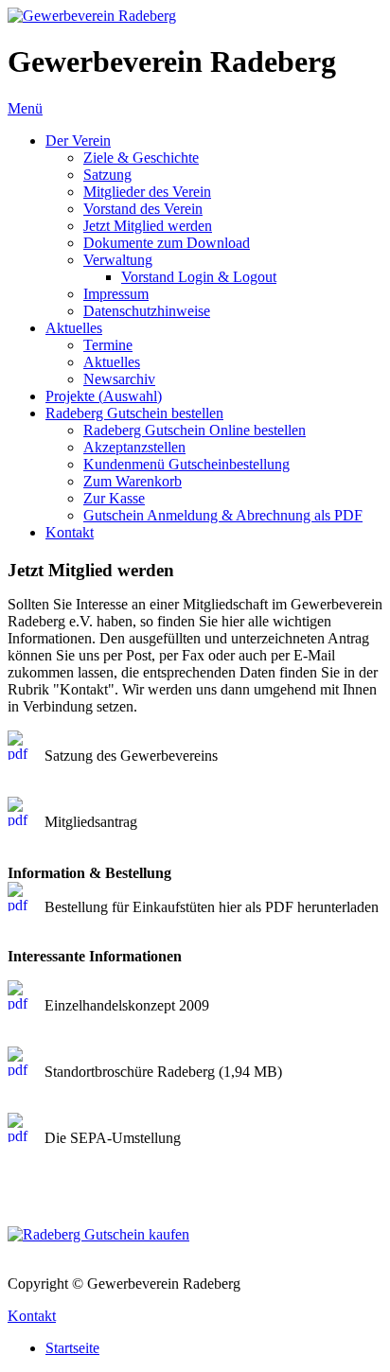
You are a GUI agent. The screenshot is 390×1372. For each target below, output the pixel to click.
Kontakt (32, 1316)
